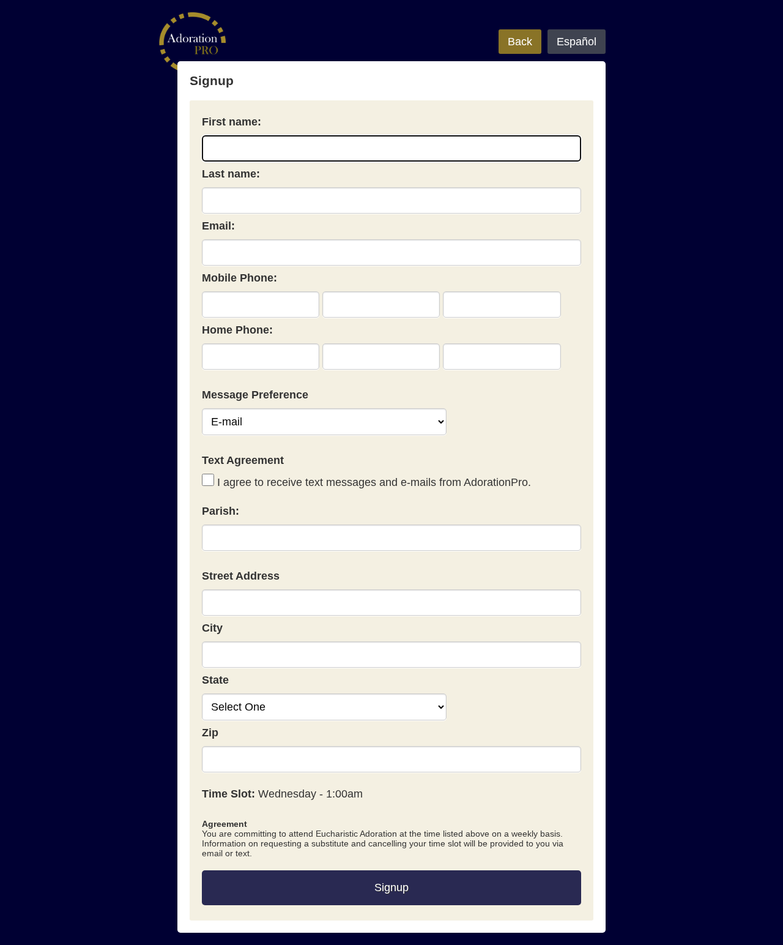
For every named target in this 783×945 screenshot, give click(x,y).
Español (576, 41)
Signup (391, 887)
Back (520, 41)
